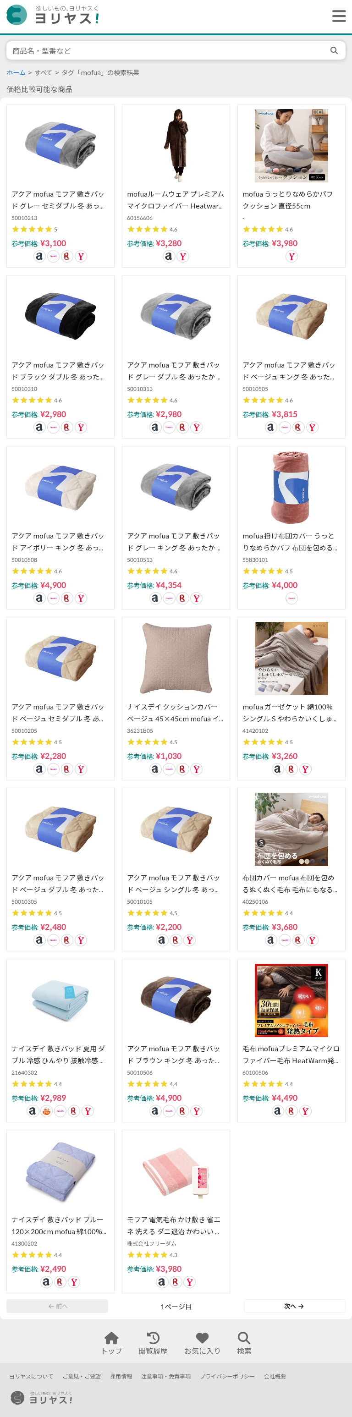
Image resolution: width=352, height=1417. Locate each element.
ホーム (16, 73)
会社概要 (275, 1376)
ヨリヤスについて (31, 1376)
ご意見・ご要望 (81, 1376)
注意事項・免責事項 (166, 1376)
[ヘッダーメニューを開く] (337, 17)
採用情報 (121, 1376)
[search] (335, 50)
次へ (290, 1306)
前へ (62, 1306)
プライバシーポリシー (227, 1376)
